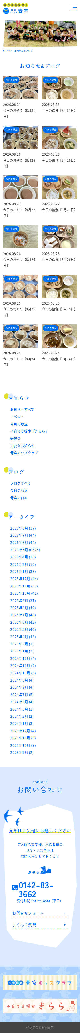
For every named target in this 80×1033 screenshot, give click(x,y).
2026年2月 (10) (23, 564)
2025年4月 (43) (23, 636)
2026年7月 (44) (23, 535)
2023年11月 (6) (23, 737)
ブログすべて (20, 483)
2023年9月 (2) (22, 752)
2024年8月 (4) (22, 687)
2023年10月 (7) (23, 745)
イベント (17, 416)
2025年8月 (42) (23, 607)
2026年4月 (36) (23, 556)
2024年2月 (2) (22, 716)
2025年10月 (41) (24, 593)
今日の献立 (19, 490)
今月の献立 (19, 423)
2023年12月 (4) (23, 730)
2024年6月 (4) (22, 701)
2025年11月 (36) (24, 585)
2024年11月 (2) (23, 665)
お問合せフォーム (28, 913)
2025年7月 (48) (23, 614)
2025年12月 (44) (24, 578)
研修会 (15, 438)
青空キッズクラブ (24, 452)
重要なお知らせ (22, 445)
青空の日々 (19, 497)
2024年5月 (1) (22, 709)
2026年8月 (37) (23, 528)
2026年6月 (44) (23, 542)
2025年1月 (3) (22, 650)
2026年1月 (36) (23, 571)
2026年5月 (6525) (25, 549)
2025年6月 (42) (23, 622)
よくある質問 (24, 925)
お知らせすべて (22, 409)
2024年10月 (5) (23, 672)
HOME (6, 50)
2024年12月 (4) (23, 658)
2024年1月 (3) (22, 723)
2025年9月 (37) (23, 600)
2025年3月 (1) (22, 643)
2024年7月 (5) (22, 694)
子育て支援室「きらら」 (29, 431)
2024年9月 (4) (22, 679)
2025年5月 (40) (23, 629)
